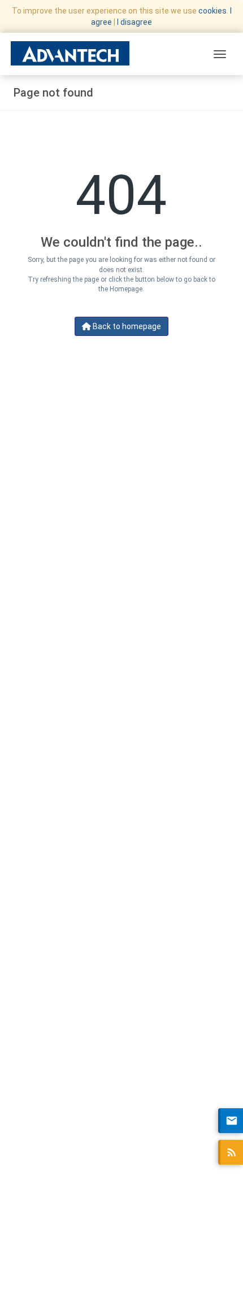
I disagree (134, 22)
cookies (212, 10)
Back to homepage (126, 326)
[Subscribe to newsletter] (230, 1120)
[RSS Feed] (230, 1152)
